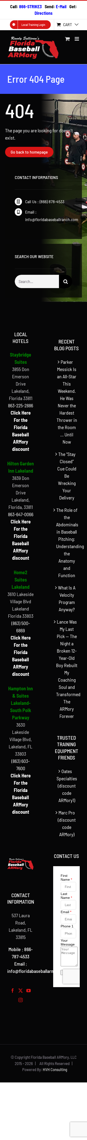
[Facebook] (12, 990)
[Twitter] (20, 990)
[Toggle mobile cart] (67, 38)
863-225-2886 (20, 405)
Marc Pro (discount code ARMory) (67, 823)
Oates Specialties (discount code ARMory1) (67, 785)
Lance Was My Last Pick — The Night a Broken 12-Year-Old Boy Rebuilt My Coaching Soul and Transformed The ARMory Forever (66, 669)
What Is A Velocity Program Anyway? (66, 598)
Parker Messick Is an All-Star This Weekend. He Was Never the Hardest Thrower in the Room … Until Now (67, 402)
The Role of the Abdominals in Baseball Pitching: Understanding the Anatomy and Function (66, 542)
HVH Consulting (55, 1069)
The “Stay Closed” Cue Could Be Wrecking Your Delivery (66, 475)
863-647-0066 (20, 514)
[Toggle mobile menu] (77, 38)
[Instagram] (20, 1000)
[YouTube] (28, 990)
